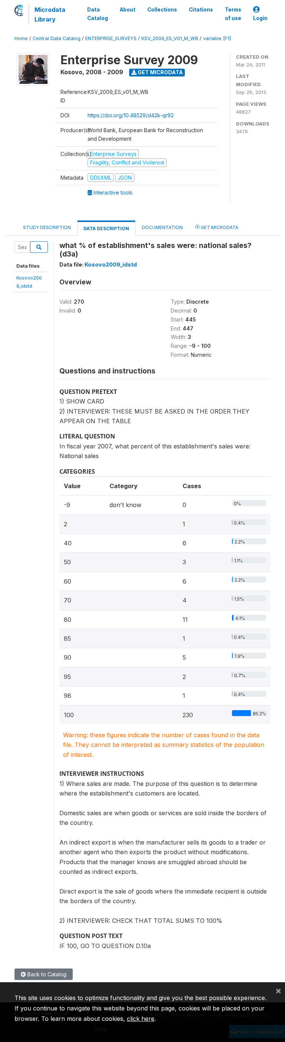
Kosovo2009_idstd (111, 264)
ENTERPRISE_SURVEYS (111, 38)
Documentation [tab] (162, 227)
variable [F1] (217, 38)
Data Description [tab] (106, 228)
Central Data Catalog (57, 38)
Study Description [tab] (47, 227)
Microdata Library (50, 14)
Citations (201, 10)
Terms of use (233, 14)
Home (21, 38)
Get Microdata (160, 72)
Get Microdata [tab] (219, 227)
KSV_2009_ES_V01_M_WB (169, 38)
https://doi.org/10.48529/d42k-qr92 (131, 115)
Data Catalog (97, 14)
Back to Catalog (46, 974)
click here (140, 1018)
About (127, 10)
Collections (162, 10)
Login (260, 18)
